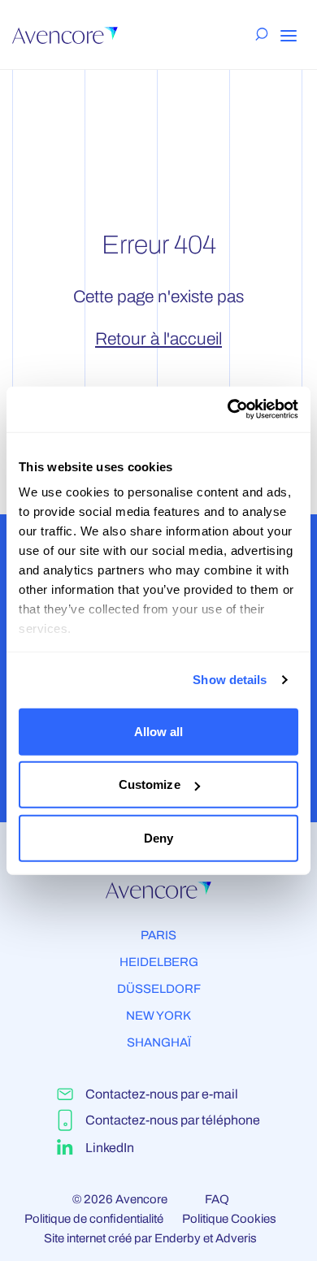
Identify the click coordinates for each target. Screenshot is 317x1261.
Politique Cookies (229, 1218)
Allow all (159, 731)
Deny (158, 837)
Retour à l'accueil (158, 339)
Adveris (236, 1238)
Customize (149, 784)
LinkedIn (109, 1148)
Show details (230, 680)
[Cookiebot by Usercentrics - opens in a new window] (228, 409)
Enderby (177, 1238)
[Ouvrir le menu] (288, 36)
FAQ (217, 1199)
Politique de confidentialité (93, 1218)
